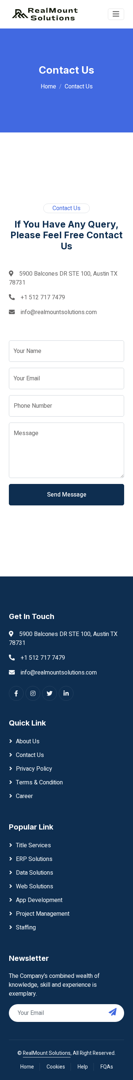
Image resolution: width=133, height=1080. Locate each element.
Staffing (26, 927)
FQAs (106, 1067)
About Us (28, 741)
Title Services (33, 845)
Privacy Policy (34, 768)
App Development (39, 900)
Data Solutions (34, 872)
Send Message (66, 494)
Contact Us (30, 755)
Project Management (42, 913)
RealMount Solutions (47, 1053)
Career (24, 796)
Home (48, 86)
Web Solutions (34, 886)
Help (83, 1067)
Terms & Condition (39, 782)
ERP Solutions (34, 859)
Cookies (56, 1067)
